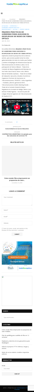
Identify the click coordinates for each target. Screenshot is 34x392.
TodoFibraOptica (21, 388)
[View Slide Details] (17, 256)
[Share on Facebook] (20, 122)
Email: (3, 365)
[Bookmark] (32, 13)
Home (3, 19)
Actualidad (12, 19)
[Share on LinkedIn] (22, 122)
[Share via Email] (28, 122)
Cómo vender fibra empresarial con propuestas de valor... (17, 179)
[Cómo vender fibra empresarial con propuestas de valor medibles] (17, 161)
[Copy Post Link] (26, 122)
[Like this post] (18, 122)
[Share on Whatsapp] (24, 122)
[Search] (30, 13)
